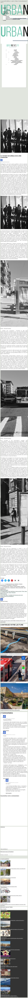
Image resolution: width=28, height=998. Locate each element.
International (8, 10)
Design (4, 14)
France (7, 9)
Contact (4, 20)
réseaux (2, 587)
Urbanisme (5, 11)
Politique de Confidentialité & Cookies (13, 19)
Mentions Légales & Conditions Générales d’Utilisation (16, 18)
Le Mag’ (4, 8)
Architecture (5, 12)
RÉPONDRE (6, 730)
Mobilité (22, 586)
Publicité (7, 16)
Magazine (9, 585)
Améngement (6, 586)
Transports (14, 585)
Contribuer (8, 17)
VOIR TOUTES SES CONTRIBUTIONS (10, 620)
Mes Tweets (3, 909)
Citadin (11, 586)
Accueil (4, 7)
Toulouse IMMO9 (7, 719)
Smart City (7, 587)
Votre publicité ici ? (4, 848)
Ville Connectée (19, 587)
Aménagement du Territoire (12, 584)
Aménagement (6, 13)
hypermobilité (16, 586)
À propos (5, 15)
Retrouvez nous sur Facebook (7, 851)
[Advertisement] (14, 79)
